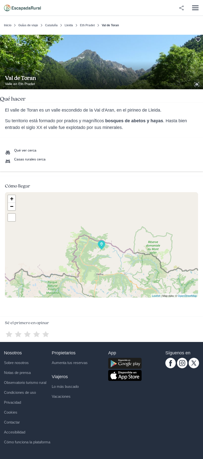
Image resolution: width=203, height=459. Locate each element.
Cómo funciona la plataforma (27, 442)
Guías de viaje (28, 25)
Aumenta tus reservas (70, 363)
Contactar (12, 422)
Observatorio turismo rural (25, 382)
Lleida (69, 25)
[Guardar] (197, 38)
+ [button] (11, 199)
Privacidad (12, 402)
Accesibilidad (14, 432)
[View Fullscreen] (11, 217)
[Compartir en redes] (181, 8)
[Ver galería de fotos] (197, 84)
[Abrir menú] (195, 8)
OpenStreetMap (187, 296)
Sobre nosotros (16, 363)
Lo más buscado (65, 386)
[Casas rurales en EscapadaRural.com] (22, 8)
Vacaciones (61, 396)
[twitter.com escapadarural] (194, 367)
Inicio (7, 25)
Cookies (10, 412)
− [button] (11, 206)
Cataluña (51, 25)
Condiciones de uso (20, 392)
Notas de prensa (17, 372)
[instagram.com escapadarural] (182, 367)
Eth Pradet (87, 25)
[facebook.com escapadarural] (170, 367)
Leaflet (156, 296)
